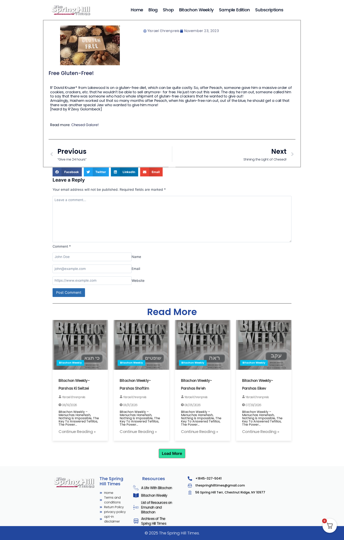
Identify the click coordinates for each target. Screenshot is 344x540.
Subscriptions (269, 10)
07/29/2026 (253, 405)
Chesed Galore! (85, 124)
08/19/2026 (69, 405)
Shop (168, 10)
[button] (67, 171)
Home (137, 10)
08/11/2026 (130, 405)
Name (136, 257)
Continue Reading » (77, 431)
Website (138, 280)
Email (136, 269)
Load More (172, 453)
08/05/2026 (192, 405)
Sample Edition (234, 10)
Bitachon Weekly (196, 10)
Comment (62, 246)
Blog (152, 10)
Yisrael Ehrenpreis (73, 397)
